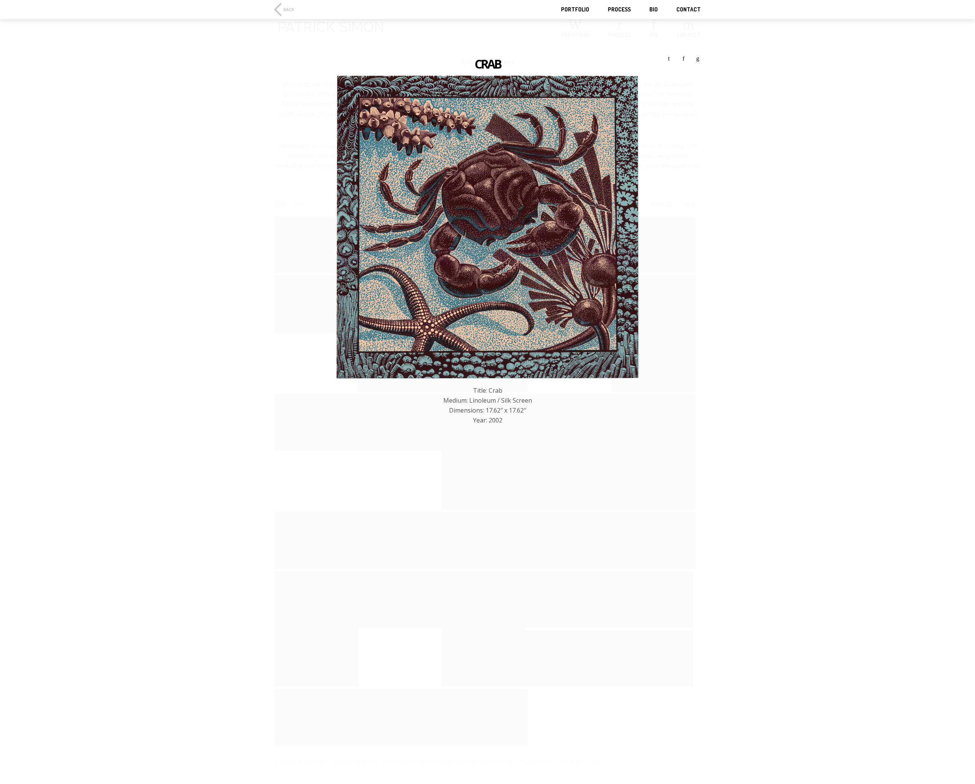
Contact (688, 9)
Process (619, 9)
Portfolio (575, 9)
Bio (653, 9)
